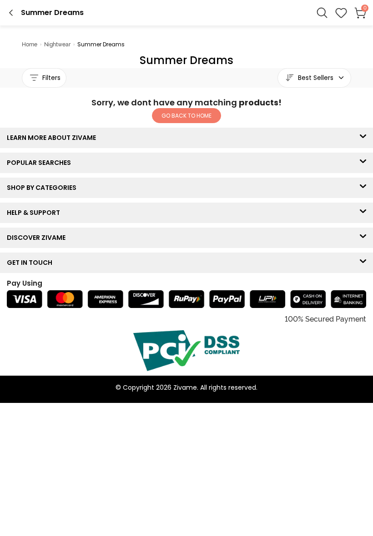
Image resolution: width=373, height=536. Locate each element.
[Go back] (10, 12)
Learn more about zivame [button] (53, 137)
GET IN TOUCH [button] (31, 262)
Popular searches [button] (41, 162)
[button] (341, 12)
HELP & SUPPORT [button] (35, 212)
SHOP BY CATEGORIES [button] (44, 187)
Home (29, 44)
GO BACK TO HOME (186, 115)
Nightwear (57, 44)
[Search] (322, 12)
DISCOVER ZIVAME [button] (38, 237)
